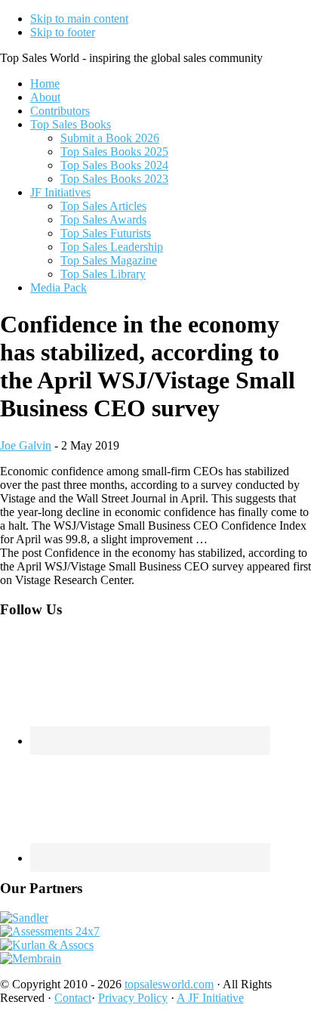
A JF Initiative (210, 997)
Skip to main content (79, 18)
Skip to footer (62, 32)
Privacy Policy (133, 997)
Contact (72, 997)
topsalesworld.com (169, 984)
